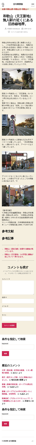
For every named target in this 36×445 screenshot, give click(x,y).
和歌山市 (17, 9)
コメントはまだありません (19, 32)
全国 (3, 9)
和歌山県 (9, 9)
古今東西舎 (18, 4)
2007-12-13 (27, 28)
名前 (4, 297)
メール (5, 306)
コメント (6, 279)
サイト (4, 315)
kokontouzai (16, 28)
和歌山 (24, 9)
